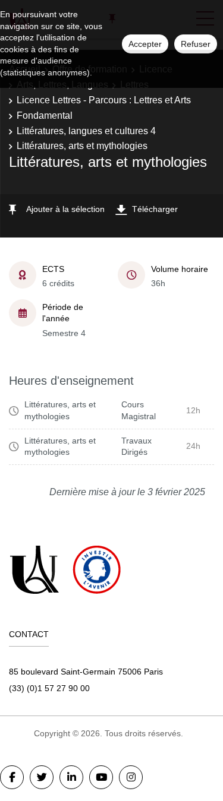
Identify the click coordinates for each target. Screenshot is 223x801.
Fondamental (45, 115)
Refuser (196, 44)
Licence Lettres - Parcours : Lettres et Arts (104, 100)
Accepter (145, 44)
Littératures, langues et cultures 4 (86, 131)
